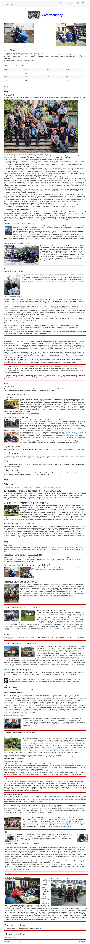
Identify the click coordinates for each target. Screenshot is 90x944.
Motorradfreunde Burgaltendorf (67, 724)
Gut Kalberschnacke (74, 704)
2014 (47, 77)
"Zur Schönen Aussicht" (79, 256)
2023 (26, 70)
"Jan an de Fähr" (47, 745)
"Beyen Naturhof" (55, 751)
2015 (26, 77)
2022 (47, 70)
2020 (6, 73)
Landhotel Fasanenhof (45, 185)
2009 (68, 80)
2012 (6, 80)
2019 (26, 73)
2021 (68, 70)
